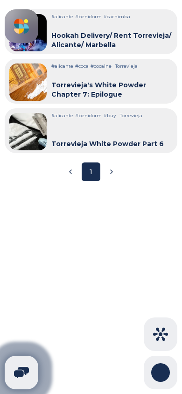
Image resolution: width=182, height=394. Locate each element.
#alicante (62, 17)
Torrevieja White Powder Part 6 (107, 144)
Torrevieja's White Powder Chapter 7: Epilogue (98, 89)
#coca (82, 66)
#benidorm (88, 17)
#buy (110, 116)
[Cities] (160, 334)
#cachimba (117, 17)
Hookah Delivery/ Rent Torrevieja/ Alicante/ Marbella (111, 40)
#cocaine (101, 66)
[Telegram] (21, 372)
